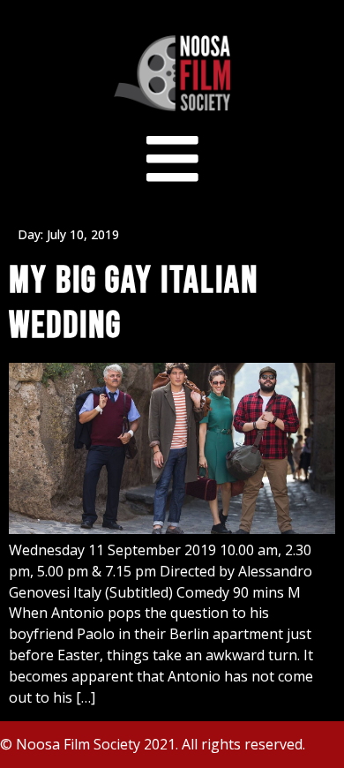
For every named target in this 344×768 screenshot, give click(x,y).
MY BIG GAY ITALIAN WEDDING (133, 303)
